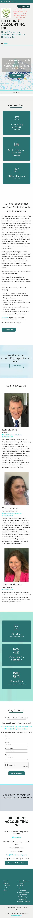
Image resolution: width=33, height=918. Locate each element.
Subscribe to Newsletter (16, 863)
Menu (6, 43)
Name (6, 735)
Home (6, 881)
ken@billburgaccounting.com (12, 434)
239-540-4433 (8, 436)
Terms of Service (16, 915)
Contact (6, 888)
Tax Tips (21, 885)
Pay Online (22, 6)
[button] (2, 43)
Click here (5, 317)
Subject (7, 742)
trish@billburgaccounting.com (12, 513)
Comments (8, 754)
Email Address (9, 748)
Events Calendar (24, 901)
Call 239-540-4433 (9, 1)
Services (6, 883)
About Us (7, 885)
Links (5, 890)
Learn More (9, 329)
